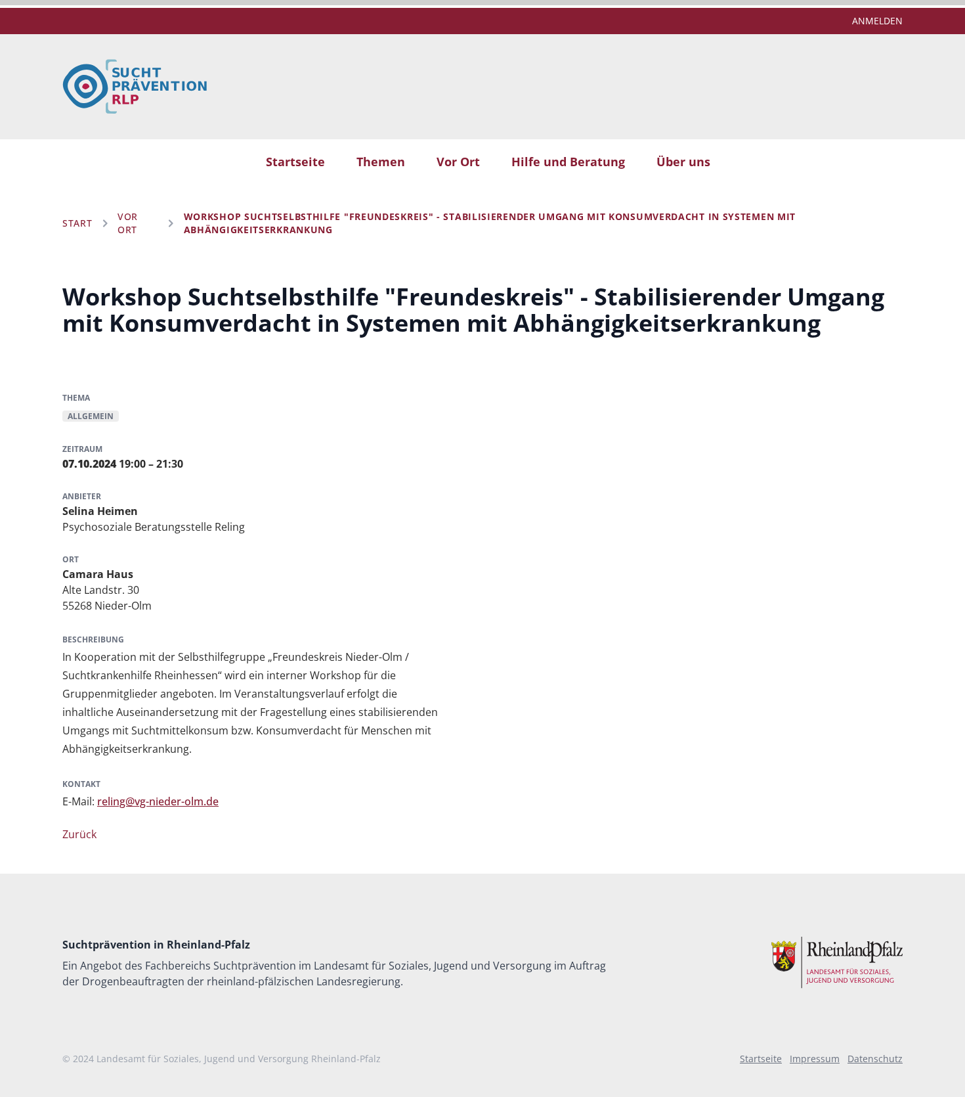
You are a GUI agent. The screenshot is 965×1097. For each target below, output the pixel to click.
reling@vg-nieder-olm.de (158, 801)
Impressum (815, 1058)
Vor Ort (458, 161)
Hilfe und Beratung (568, 161)
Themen (380, 161)
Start (77, 223)
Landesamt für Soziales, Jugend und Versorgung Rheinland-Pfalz (238, 1058)
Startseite (295, 161)
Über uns (683, 161)
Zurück (79, 834)
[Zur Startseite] (134, 86)
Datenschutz (875, 1058)
